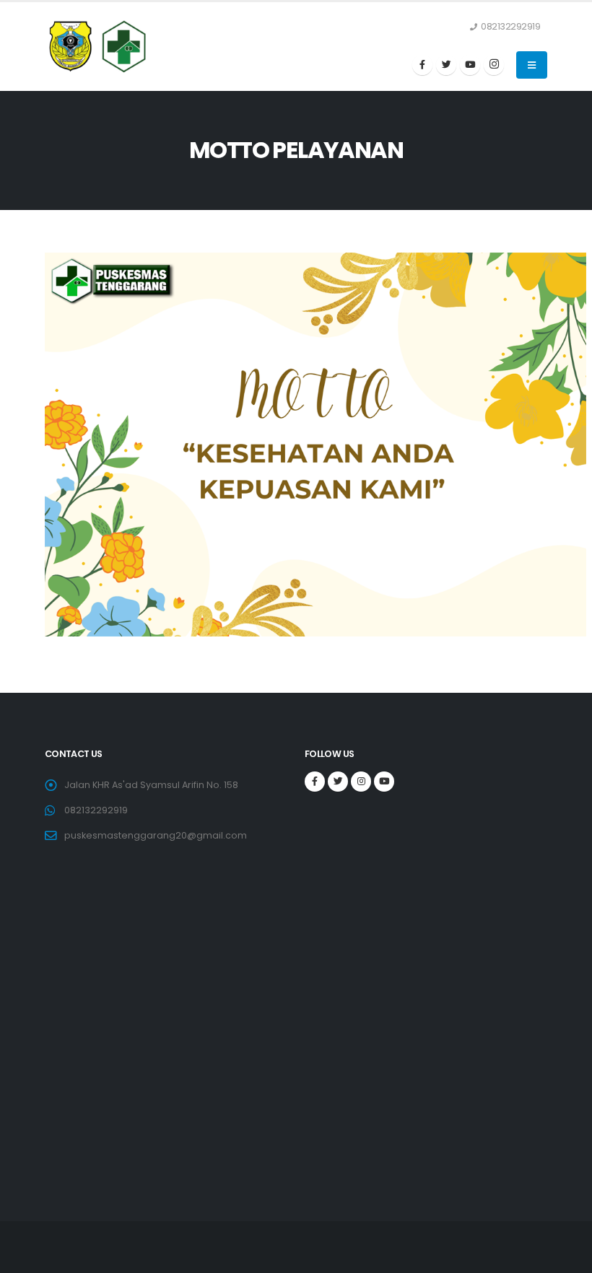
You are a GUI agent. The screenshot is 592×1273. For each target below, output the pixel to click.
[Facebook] (422, 65)
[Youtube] (470, 65)
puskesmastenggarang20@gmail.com (155, 835)
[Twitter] (446, 65)
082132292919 (96, 810)
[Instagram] (494, 65)
